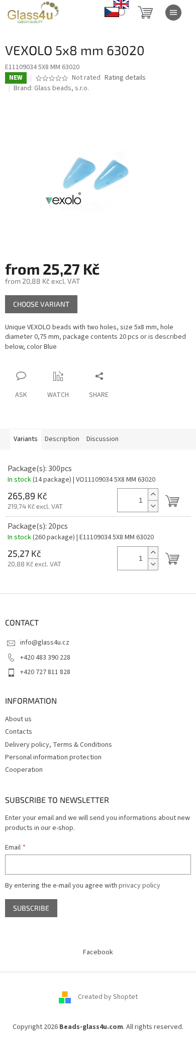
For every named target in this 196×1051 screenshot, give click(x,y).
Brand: (51, 88)
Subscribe (31, 908)
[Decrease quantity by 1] (153, 506)
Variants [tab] (26, 439)
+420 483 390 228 (45, 658)
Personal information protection (53, 757)
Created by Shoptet (108, 997)
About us (18, 719)
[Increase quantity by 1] (153, 494)
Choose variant (41, 304)
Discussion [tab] (102, 439)
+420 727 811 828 (45, 672)
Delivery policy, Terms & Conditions (58, 745)
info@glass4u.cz (44, 643)
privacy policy (139, 886)
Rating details (125, 78)
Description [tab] (62, 439)
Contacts (18, 732)
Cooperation (24, 770)
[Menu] (173, 13)
